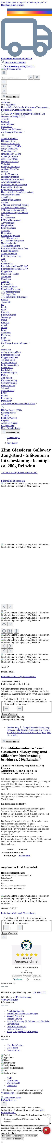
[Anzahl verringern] (6, 708)
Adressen (31, 107)
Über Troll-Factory (15, 1045)
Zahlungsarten (42, 107)
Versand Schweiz (14, 1019)
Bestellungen (7, 110)
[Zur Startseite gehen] (11, 69)
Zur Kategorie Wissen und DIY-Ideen (18, 403)
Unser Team (12, 1047)
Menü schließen (12, 97)
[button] (47, 1130)
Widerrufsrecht (13, 1083)
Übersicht (5, 107)
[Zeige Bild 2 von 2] (5, 610)
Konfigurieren (31, 1136)
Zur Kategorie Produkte (12, 132)
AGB (9, 1078)
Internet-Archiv (13, 1050)
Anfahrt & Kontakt (15, 1011)
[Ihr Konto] (4, 91)
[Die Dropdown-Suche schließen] (37, 77)
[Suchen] (30, 77)
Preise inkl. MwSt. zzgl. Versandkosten (18, 676)
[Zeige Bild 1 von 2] (2, 610)
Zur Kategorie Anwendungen (14, 343)
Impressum (12, 1085)
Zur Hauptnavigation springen (23, 3)
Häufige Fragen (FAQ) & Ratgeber (22, 1031)
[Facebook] (7, 10)
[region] (26, 572)
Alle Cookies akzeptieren (12, 1139)
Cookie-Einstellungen (16, 1026)
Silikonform (24, 855)
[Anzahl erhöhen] (20, 708)
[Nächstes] (10, 606)
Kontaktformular (23, 997)
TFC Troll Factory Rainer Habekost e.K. (19, 472)
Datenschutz (12, 1080)
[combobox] (14, 78)
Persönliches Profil (18, 107)
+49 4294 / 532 (39, 992)
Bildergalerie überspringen (13, 481)
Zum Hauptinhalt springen (13, 2)
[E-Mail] (7, 15)
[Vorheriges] (4, 606)
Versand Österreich (15, 1016)
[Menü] (4, 72)
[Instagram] (7, 12)
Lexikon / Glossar (15, 1029)
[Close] (2, 628)
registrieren (11, 104)
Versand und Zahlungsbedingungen (22, 1013)
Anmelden (5, 102)
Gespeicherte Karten (22, 110)
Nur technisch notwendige (12, 1136)
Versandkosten (7, 1093)
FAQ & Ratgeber (9, 1100)
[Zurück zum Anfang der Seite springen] (4, 1104)
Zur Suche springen (34, 2)
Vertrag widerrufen (9, 1000)
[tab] (29, 731)
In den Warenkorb (9, 714)
